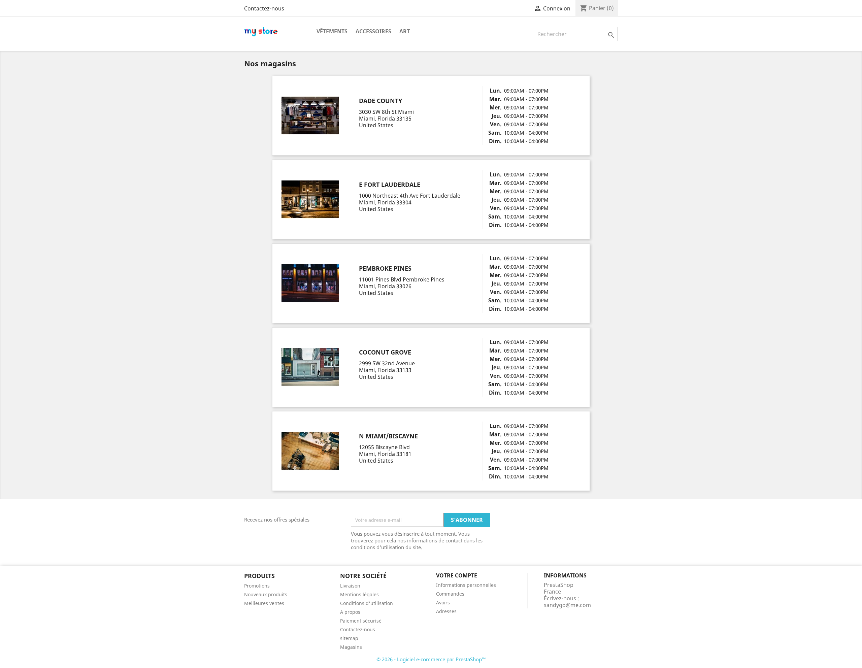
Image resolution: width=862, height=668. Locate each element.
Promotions (257, 585)
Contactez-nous (264, 8)
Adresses (446, 611)
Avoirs (443, 602)
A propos (350, 612)
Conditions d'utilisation (366, 603)
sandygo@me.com (567, 605)
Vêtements (332, 31)
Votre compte (456, 575)
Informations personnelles (466, 585)
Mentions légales (359, 594)
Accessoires (373, 31)
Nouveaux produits (265, 594)
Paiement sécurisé (361, 620)
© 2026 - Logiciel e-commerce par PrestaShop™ (431, 659)
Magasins (351, 647)
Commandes (450, 594)
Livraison (350, 585)
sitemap (349, 638)
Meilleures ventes (264, 603)
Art (404, 31)
